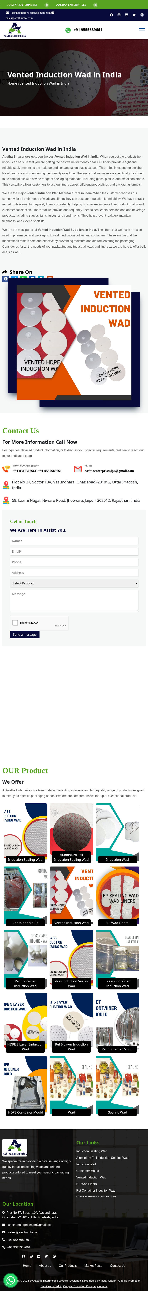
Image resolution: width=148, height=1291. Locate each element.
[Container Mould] (25, 895)
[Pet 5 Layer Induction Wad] (71, 1021)
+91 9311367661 (24, 471)
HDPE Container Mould (25, 1112)
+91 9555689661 (88, 29)
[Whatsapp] (10, 1280)
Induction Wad (117, 859)
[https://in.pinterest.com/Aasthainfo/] (140, 15)
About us (45, 1265)
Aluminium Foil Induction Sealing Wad (102, 1157)
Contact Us (117, 1265)
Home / (13, 83)
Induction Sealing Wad (25, 859)
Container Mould (25, 922)
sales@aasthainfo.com (23, 1232)
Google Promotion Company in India (85, 1286)
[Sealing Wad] (117, 1085)
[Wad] (71, 1085)
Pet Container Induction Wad (95, 1190)
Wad (71, 1112)
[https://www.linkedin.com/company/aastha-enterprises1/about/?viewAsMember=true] (125, 15)
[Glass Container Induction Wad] (117, 958)
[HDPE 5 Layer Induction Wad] (25, 1021)
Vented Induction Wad (71, 922)
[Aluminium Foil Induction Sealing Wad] (71, 832)
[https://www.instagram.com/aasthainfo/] (117, 15)
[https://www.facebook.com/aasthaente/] (110, 15)
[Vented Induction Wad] (71, 895)
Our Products (68, 1265)
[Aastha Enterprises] (14, 30)
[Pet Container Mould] (117, 1021)
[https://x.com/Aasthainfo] (133, 15)
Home (27, 1265)
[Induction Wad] (117, 832)
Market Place (93, 1265)
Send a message (25, 634)
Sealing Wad (117, 1112)
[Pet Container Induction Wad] (25, 958)
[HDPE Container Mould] (25, 1085)
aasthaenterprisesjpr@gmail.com (31, 12)
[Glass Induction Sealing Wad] (71, 958)
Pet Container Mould (117, 1049)
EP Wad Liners (117, 922)
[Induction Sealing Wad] (25, 832)
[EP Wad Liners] (117, 895)
